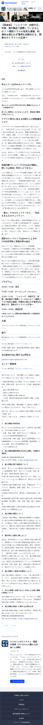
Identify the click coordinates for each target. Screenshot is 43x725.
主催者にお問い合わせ (21, 695)
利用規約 (21, 704)
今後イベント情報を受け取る (21, 66)
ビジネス (13, 651)
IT (17, 651)
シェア (6, 625)
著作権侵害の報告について (21, 714)
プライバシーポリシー (23, 344)
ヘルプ (21, 700)
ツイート (13, 625)
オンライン (8, 52)
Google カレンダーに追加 (12, 46)
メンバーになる (18, 681)
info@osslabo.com (31, 460)
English (21, 718)
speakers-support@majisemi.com (14, 359)
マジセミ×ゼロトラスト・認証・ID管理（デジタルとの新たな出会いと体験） (21, 9)
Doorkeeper (26, 722)
